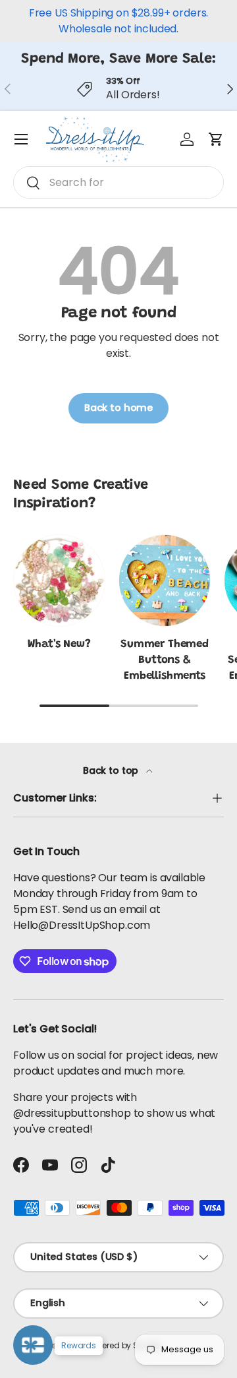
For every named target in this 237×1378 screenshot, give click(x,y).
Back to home (118, 407)
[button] (215, 139)
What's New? (59, 644)
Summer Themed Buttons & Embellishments (164, 660)
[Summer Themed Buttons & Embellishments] (164, 580)
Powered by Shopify (125, 1345)
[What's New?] (59, 580)
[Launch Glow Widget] (33, 1345)
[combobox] (118, 182)
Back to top (112, 770)
